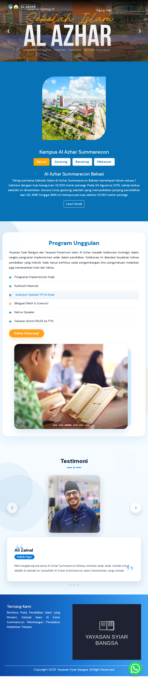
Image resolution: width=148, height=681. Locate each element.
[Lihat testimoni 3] (78, 585)
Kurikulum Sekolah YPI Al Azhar (34, 294)
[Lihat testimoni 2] (74, 585)
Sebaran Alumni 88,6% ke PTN (33, 321)
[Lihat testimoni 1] (70, 585)
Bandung (82, 162)
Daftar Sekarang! (26, 333)
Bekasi (41, 162)
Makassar (104, 162)
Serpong (61, 162)
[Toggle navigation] (135, 7)
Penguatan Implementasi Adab (34, 277)
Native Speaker (24, 312)
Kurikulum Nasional (26, 286)
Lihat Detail (74, 204)
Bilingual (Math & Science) (33, 303)
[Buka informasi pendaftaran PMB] (135, 668)
